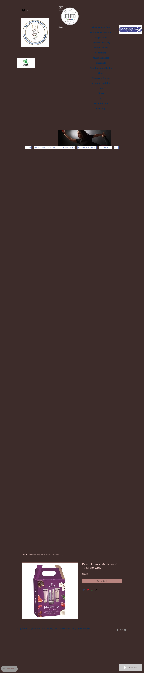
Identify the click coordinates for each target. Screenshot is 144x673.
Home (24, 554)
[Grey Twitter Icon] (125, 629)
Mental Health (101, 103)
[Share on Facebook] (83, 589)
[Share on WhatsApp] (92, 589)
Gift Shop (100, 108)
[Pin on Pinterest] (88, 589)
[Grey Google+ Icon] (121, 629)
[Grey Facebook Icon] (117, 629)
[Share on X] (96, 589)
